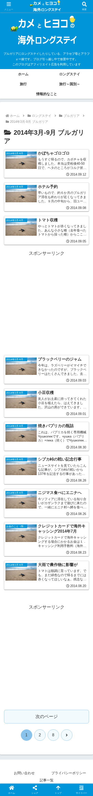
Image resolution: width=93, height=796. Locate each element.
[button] (83, 684)
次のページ (46, 716)
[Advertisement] (46, 303)
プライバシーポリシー (68, 773)
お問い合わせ (24, 773)
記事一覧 (47, 780)
